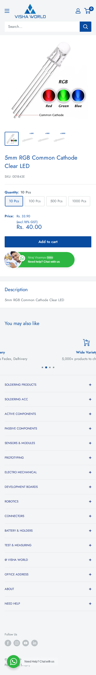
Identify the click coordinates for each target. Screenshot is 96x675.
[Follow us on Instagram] (17, 643)
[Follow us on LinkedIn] (34, 643)
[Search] (85, 27)
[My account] (78, 10)
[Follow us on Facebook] (8, 643)
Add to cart (48, 241)
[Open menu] (7, 11)
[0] (87, 11)
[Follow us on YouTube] (25, 643)
